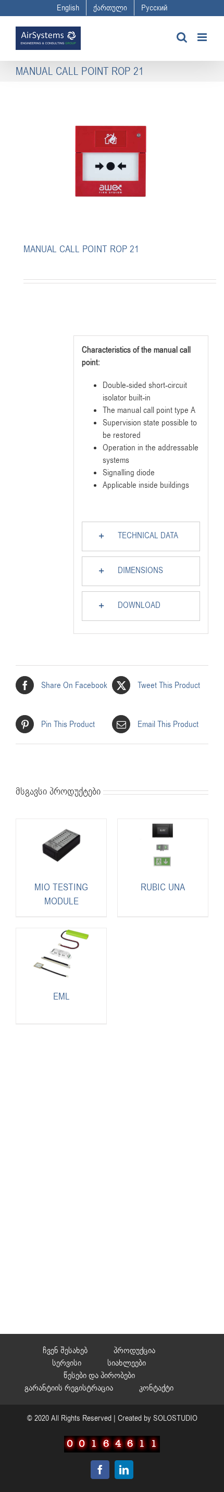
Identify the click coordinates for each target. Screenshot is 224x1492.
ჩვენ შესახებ (65, 1350)
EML (61, 996)
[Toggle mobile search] (182, 37)
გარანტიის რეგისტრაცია (68, 1388)
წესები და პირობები (99, 1375)
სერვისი (66, 1363)
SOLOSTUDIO (175, 1418)
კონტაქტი (156, 1388)
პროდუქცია (134, 1350)
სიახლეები (126, 1363)
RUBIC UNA (163, 887)
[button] (141, 536)
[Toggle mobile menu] (202, 37)
